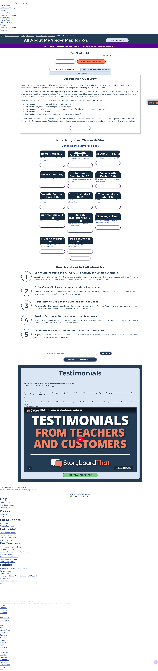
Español (3, 608)
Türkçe (3, 642)
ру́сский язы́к (5, 630)
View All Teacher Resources (80, 359)
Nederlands (5, 618)
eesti (2, 670)
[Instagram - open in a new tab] (1, 593)
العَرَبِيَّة (2, 625)
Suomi (2, 638)
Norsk (2, 640)
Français (3, 610)
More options (106, 55)
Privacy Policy (5, 573)
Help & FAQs (5, 503)
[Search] (12, 8)
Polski (2, 645)
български (4, 660)
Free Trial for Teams (8, 533)
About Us (4, 514)
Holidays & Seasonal (27, 36)
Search (105, 353)
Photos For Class (7, 526)
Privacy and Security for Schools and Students (19, 576)
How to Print (5, 508)
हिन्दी (1, 628)
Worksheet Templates (9, 559)
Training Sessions (7, 554)
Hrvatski (3, 657)
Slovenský (4, 652)
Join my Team (6, 540)
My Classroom (6, 524)
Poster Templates (7, 562)
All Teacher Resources (12, 36)
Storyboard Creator (8, 505)
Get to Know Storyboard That (45, 36)
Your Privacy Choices (8, 581)
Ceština (3, 650)
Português (4, 620)
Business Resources (8, 535)
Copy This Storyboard (91, 61)
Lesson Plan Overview (65, 69)
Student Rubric (80, 73)
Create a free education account (98, 46)
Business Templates (8, 538)
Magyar (3, 655)
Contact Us (4, 517)
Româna (3, 647)
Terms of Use (5, 571)
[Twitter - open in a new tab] (1, 596)
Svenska (3, 635)
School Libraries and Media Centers (14, 552)
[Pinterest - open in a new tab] (1, 599)
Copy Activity (117, 40)
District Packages (7, 549)
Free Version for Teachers (10, 547)
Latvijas (3, 667)
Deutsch (3, 613)
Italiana (3, 615)
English (3, 605)
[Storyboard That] (21, 3)
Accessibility (5, 578)
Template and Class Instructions (95, 69)
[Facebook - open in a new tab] (1, 590)
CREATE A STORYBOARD (80, 475)
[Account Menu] (5, 18)
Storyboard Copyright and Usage (13, 569)
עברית (2, 623)
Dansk (2, 633)
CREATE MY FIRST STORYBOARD (79, 494)
